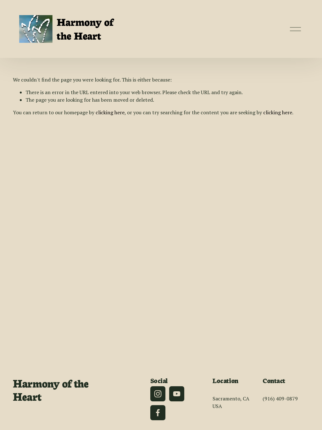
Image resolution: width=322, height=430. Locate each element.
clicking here (110, 112)
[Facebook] (157, 412)
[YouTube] (176, 393)
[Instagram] (157, 393)
